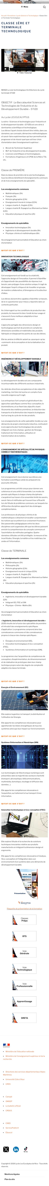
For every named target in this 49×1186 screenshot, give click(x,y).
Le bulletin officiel (13, 1106)
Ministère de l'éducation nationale (20, 1051)
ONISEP (9, 1101)
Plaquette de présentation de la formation (24, 909)
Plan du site (10, 1179)
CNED (8, 1123)
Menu (26, 7)
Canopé (9, 1097)
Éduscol (9, 1132)
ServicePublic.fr (12, 1128)
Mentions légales (12, 1174)
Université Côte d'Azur (15, 1079)
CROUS (9, 1111)
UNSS (8, 1084)
